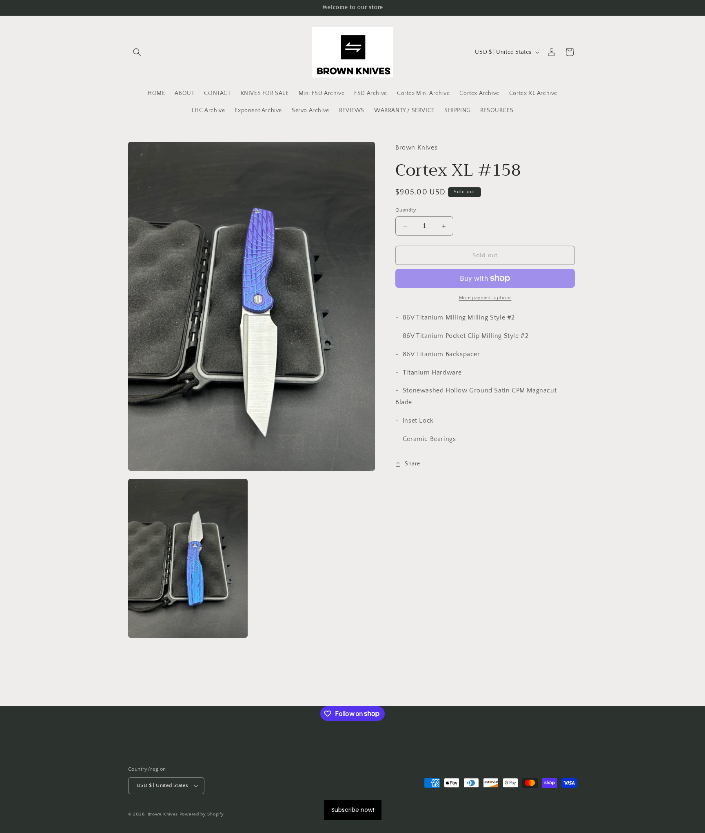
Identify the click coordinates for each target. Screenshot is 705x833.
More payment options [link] (485, 297)
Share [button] (412, 464)
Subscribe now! (352, 810)
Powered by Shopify (202, 814)
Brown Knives (163, 814)
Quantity (405, 210)
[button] (137, 52)
